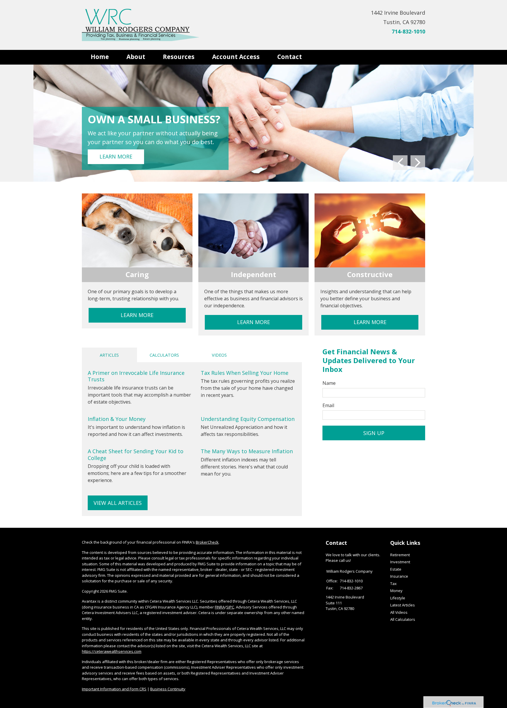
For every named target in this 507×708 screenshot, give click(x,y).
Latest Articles (402, 605)
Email (328, 405)
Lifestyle (397, 598)
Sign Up (373, 432)
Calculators (164, 355)
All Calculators (402, 619)
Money (396, 590)
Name (329, 383)
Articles (109, 355)
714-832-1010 (408, 31)
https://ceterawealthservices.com (111, 651)
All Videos (399, 612)
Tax (393, 583)
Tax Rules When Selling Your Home (244, 372)
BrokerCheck (207, 542)
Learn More (115, 156)
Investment (400, 561)
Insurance (399, 576)
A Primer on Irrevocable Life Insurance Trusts (136, 376)
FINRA (220, 607)
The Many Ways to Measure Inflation (247, 451)
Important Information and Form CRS (114, 689)
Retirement (400, 554)
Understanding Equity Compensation (248, 418)
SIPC (230, 607)
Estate (395, 569)
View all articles (118, 502)
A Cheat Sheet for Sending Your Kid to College (135, 454)
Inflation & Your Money (117, 418)
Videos (219, 355)
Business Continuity (167, 689)
